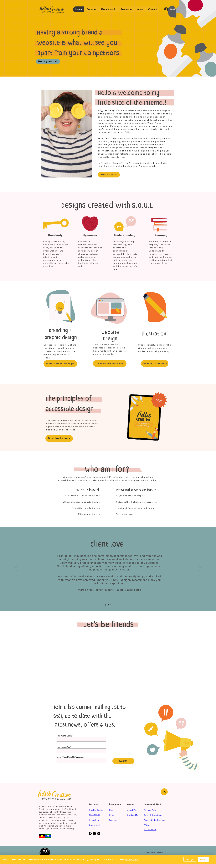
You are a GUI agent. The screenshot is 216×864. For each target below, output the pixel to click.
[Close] (212, 859)
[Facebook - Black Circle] (90, 833)
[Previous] (16, 568)
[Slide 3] (110, 604)
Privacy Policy (131, 859)
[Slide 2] (108, 604)
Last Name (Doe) (64, 747)
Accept (203, 859)
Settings (189, 859)
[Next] (200, 568)
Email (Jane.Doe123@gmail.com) (71, 757)
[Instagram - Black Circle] (94, 833)
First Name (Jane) (64, 736)
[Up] (164, 791)
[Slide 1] (105, 604)
